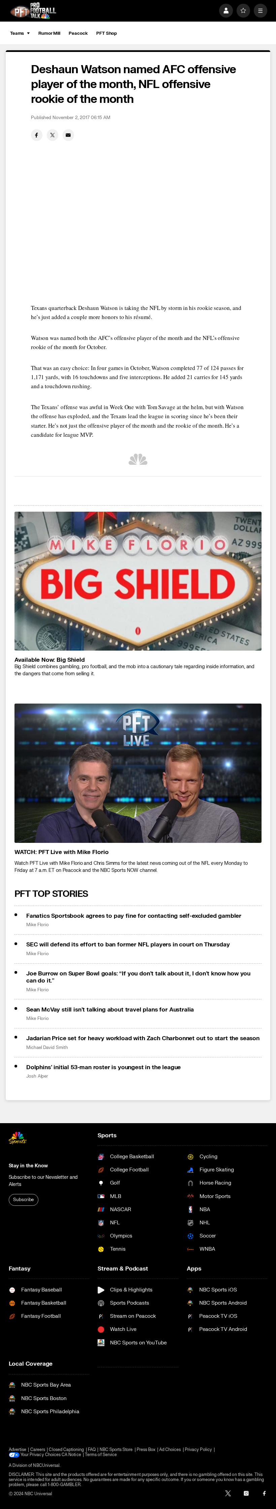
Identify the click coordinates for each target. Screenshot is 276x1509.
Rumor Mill (49, 33)
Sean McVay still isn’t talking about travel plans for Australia (110, 1009)
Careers (37, 1449)
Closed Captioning (66, 1449)
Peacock (78, 33)
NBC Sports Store (116, 1449)
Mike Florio (37, 925)
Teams (17, 33)
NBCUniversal (46, 1465)
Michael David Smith (47, 1047)
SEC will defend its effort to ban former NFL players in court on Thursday (128, 944)
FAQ (92, 1449)
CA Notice (71, 1454)
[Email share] (68, 135)
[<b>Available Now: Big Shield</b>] (138, 581)
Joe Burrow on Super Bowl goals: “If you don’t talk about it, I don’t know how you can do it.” (138, 977)
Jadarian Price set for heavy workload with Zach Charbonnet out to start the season (143, 1038)
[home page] (33, 10)
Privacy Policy (198, 1449)
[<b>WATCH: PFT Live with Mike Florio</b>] (138, 773)
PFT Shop (106, 33)
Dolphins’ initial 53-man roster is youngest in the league (103, 1067)
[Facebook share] (36, 135)
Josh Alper (37, 1076)
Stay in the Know (28, 1166)
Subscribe (23, 1199)
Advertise (18, 1449)
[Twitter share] (52, 135)
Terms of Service (101, 1454)
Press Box (146, 1449)
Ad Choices (170, 1449)
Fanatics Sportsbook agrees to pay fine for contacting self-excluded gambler (133, 915)
